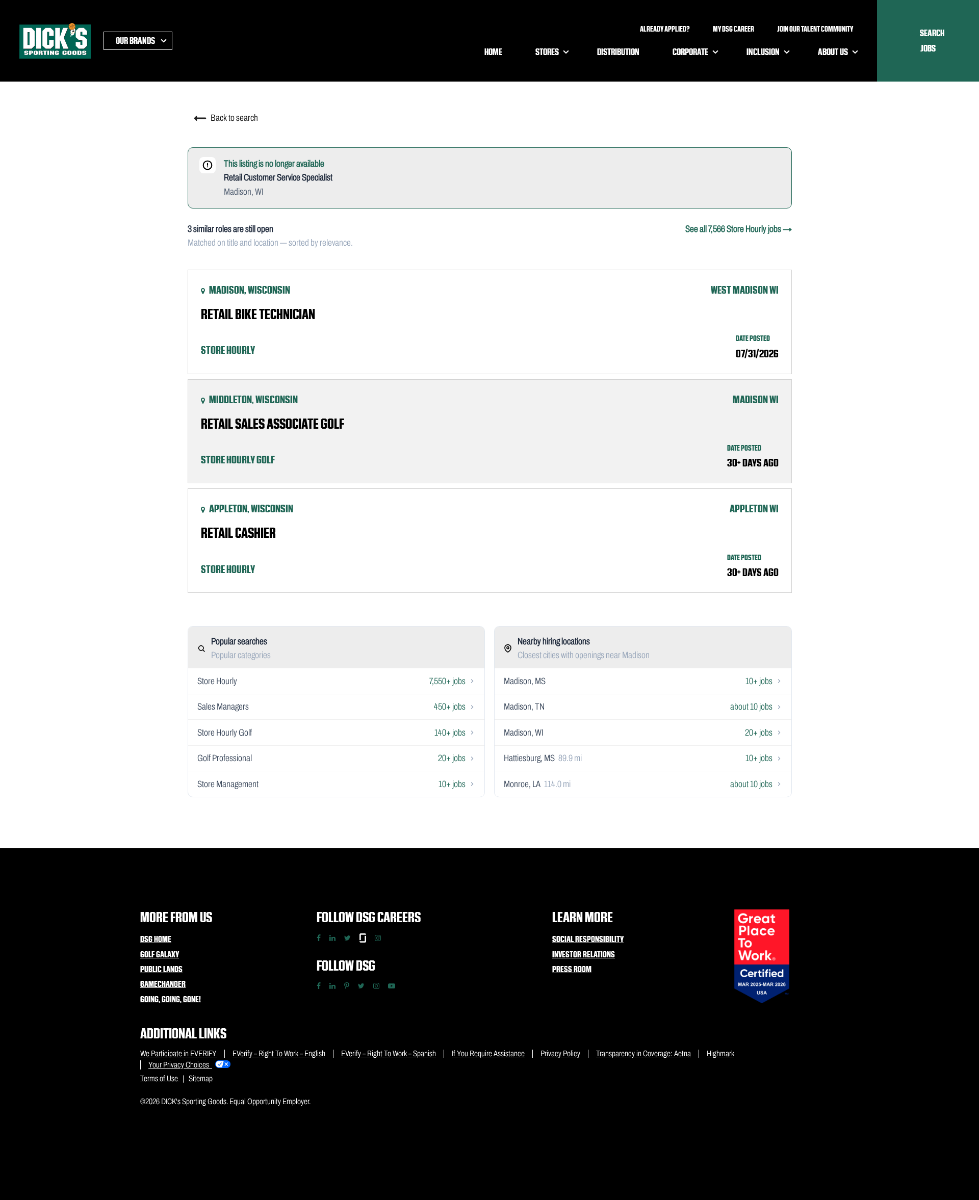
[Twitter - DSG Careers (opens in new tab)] (347, 938)
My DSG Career (733, 29)
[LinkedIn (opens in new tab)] (332, 985)
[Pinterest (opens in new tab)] (346, 985)
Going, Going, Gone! (170, 999)
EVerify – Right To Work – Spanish (388, 1053)
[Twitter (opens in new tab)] (361, 985)
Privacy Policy (560, 1053)
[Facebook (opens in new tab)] (319, 985)
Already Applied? (665, 29)
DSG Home (155, 939)
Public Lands (161, 969)
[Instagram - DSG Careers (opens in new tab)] (378, 938)
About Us (833, 51)
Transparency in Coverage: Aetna (643, 1053)
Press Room (571, 969)
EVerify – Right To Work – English (279, 1053)
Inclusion (763, 51)
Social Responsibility (588, 939)
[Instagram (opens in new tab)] (376, 985)
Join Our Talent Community (815, 29)
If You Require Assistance (488, 1053)
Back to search (233, 118)
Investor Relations (583, 954)
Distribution (618, 51)
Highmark (720, 1053)
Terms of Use (159, 1078)
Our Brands (135, 40)
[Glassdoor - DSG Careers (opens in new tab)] (362, 938)
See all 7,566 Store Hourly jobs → (738, 229)
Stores (547, 51)
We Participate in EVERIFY (178, 1053)
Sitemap (201, 1078)
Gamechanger (163, 984)
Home (493, 51)
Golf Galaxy (159, 954)
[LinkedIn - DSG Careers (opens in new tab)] (332, 938)
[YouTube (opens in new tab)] (391, 985)
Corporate (690, 51)
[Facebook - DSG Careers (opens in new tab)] (319, 938)
